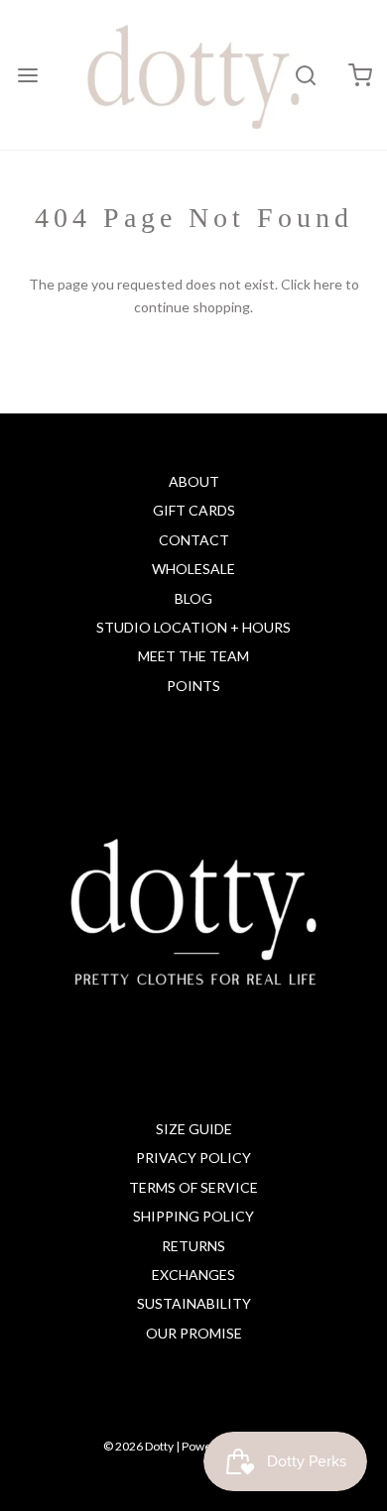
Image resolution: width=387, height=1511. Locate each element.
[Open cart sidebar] (359, 75)
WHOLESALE (193, 568)
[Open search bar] (305, 75)
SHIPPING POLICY (193, 1216)
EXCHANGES (193, 1274)
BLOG (193, 598)
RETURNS (193, 1245)
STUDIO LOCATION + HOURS (193, 627)
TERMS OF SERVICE (193, 1187)
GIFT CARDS (194, 510)
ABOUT (194, 481)
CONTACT (194, 539)
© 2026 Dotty (138, 1446)
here (328, 284)
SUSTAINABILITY (194, 1303)
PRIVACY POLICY (193, 1157)
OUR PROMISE (194, 1333)
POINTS (193, 685)
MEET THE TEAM (193, 655)
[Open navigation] (27, 75)
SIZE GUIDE (194, 1128)
